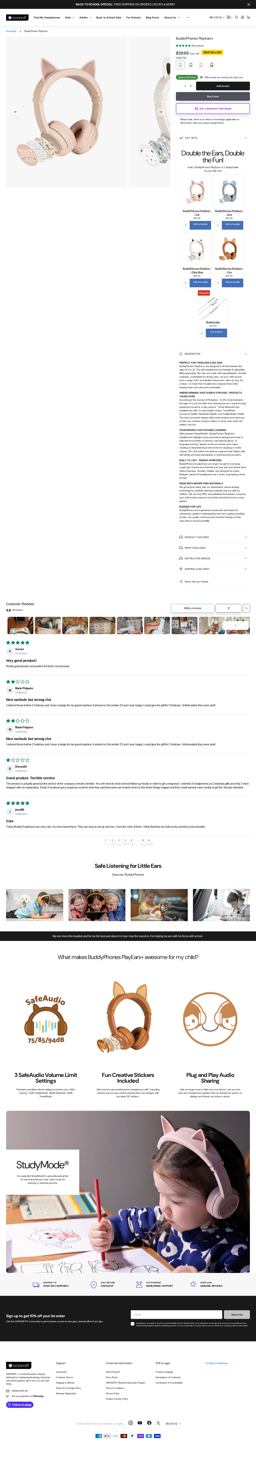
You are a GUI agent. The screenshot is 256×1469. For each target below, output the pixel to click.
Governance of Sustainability (169, 1382)
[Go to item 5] (130, 625)
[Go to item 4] (102, 625)
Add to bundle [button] (200, 224)
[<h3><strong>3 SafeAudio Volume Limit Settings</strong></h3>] (46, 1019)
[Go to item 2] (48, 625)
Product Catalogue (164, 1372)
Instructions (61, 1372)
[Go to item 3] (75, 625)
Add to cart (222, 86)
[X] (158, 1423)
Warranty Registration (66, 1393)
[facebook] (149, 1423)
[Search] (236, 17)
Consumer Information (119, 1363)
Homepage (11, 31)
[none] (242, 905)
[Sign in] (242, 17)
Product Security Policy (117, 1399)
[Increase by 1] (190, 86)
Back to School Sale (108, 17)
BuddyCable (213, 322)
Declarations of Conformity (168, 1377)
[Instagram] (130, 1423)
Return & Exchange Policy (68, 1388)
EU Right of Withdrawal (216, 1363)
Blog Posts (152, 17)
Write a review (192, 608)
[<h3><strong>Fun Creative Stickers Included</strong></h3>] (128, 1019)
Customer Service (64, 1377)
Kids (68, 17)
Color (181, 57)
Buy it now (213, 96)
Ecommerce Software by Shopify (107, 1423)
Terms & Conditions (115, 1388)
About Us (170, 17)
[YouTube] (140, 1423)
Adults (83, 17)
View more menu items (188, 17)
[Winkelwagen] (248, 17)
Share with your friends (196, 581)
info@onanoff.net (20, 1390)
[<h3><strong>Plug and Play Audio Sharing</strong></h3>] (210, 1019)
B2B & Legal (163, 1363)
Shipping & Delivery (65, 1382)
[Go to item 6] (157, 625)
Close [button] (248, 4)
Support (60, 1363)
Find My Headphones (47, 17)
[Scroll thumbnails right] (236, 625)
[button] (15, 112)
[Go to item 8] (212, 625)
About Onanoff (113, 1372)
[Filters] (229, 608)
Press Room (112, 1377)
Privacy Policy (112, 1393)
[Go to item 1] (20, 625)
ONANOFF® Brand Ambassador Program (125, 1382)
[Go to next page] (150, 840)
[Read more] (229, 17)
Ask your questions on (28, 1396)
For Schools (133, 17)
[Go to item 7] (184, 625)
